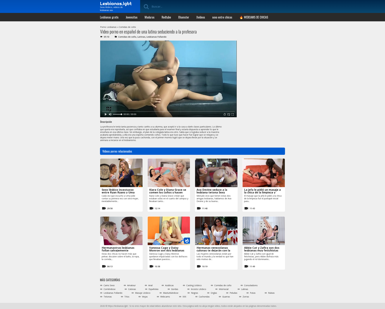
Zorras (246, 296)
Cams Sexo (109, 285)
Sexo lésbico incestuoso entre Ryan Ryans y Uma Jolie (118, 192)
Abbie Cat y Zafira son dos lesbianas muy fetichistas (261, 249)
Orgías (214, 293)
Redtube (166, 17)
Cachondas (204, 296)
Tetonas (108, 296)
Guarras (226, 296)
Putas (253, 293)
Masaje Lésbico (142, 293)
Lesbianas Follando (156, 36)
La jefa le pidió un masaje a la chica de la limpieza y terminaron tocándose (262, 192)
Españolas (154, 289)
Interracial (223, 289)
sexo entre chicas (222, 17)
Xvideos (200, 17)
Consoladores (251, 285)
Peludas (233, 293)
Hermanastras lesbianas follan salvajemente (118, 249)
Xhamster (183, 17)
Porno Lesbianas (108, 27)
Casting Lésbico (194, 285)
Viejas (145, 296)
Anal (150, 285)
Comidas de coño (127, 27)
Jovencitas (131, 17)
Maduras (149, 17)
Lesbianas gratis (109, 17)
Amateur (131, 285)
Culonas (132, 289)
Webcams (165, 296)
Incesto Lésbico (198, 289)
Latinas (141, 36)
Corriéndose (110, 289)
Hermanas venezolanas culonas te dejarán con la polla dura (213, 250)
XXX (184, 296)
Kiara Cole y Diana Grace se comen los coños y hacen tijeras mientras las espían (167, 192)
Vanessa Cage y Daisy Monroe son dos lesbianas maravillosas (166, 250)
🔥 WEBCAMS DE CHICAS (253, 17)
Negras (194, 293)
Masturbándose (170, 293)
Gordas (174, 289)
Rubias (271, 293)
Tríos (126, 296)
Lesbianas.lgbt (116, 3)
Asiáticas (169, 285)
